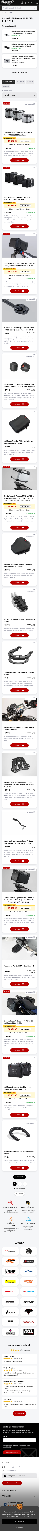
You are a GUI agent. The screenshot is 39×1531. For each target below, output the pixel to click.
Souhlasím (21, 1521)
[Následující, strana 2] (20, 1184)
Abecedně (6, 86)
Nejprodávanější (8, 81)
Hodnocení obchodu (19, 1345)
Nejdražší (30, 81)
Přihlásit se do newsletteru (12, 1452)
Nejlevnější (20, 81)
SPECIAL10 (25, 141)
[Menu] (36, 2)
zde (31, 1516)
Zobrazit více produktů (19, 72)
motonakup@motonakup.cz (15, 1467)
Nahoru (21, 1193)
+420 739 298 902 (11, 1471)
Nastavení (19, 1527)
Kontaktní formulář (12, 1483)
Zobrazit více (19, 1413)
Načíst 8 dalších (19, 1177)
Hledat (34, 8)
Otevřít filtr (9, 95)
